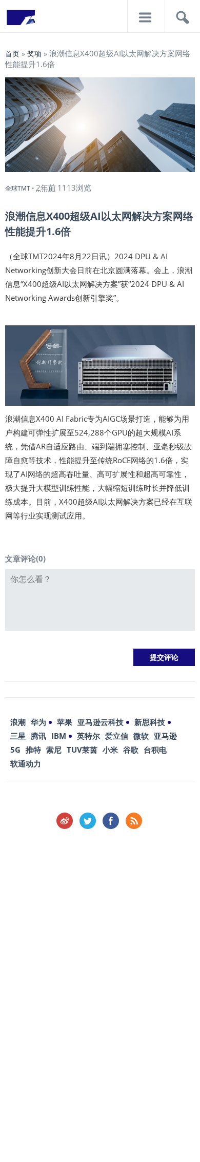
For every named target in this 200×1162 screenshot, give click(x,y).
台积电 (155, 749)
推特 (33, 749)
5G (15, 749)
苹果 (64, 722)
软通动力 (25, 763)
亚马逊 (165, 736)
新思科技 (149, 722)
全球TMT (17, 188)
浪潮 (18, 722)
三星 (18, 736)
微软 (141, 736)
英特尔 (88, 736)
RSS (134, 821)
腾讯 (38, 736)
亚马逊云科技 (100, 722)
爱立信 (116, 736)
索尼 (54, 749)
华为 (38, 722)
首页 (12, 53)
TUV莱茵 (82, 749)
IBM (58, 736)
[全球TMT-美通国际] (20, 20)
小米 (110, 749)
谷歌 (130, 749)
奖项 (34, 53)
